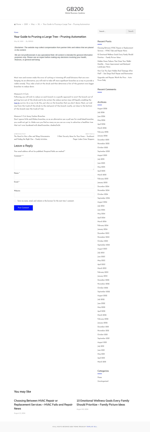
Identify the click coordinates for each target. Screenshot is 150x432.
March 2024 (102, 221)
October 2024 (103, 194)
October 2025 (103, 147)
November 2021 (103, 331)
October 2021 (103, 335)
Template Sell (91, 426)
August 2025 (102, 155)
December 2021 (103, 327)
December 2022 (103, 280)
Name (17, 173)
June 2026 (101, 116)
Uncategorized (103, 381)
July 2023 (101, 253)
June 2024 (101, 210)
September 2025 (104, 151)
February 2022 (103, 319)
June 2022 (101, 303)
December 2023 (103, 233)
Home (16, 32)
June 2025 (101, 163)
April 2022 (101, 311)
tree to (17, 103)
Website (17, 191)
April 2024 (101, 218)
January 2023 (102, 276)
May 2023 (101, 260)
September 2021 (103, 338)
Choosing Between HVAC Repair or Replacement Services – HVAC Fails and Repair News (43, 404)
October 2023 (103, 241)
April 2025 (101, 171)
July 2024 (101, 206)
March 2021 (102, 362)
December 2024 (103, 186)
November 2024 (103, 190)
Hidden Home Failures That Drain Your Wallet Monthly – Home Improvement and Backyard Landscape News (114, 64)
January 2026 (103, 136)
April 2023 (101, 264)
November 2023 (103, 237)
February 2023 (103, 272)
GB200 (75, 9)
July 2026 (101, 112)
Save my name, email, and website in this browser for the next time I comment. (45, 201)
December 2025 (103, 140)
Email (16, 182)
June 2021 (101, 350)
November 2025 (103, 144)
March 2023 (102, 268)
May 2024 (101, 214)
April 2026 (101, 124)
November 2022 (103, 284)
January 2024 (102, 229)
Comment (18, 156)
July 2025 (101, 159)
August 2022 (102, 296)
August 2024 (102, 202)
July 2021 (101, 346)
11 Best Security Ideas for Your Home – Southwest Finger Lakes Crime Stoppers (76, 138)
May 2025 (101, 167)
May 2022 (101, 307)
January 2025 (102, 183)
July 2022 (101, 299)
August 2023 (102, 249)
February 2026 (103, 132)
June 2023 (101, 257)
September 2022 (104, 292)
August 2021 (102, 342)
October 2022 (103, 288)
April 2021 (101, 358)
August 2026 (102, 109)
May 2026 (101, 120)
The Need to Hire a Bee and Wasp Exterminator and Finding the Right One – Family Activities (32, 138)
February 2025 (103, 179)
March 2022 (102, 315)
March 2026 (102, 128)
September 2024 (104, 198)
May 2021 (101, 354)
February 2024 (103, 225)
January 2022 (102, 323)
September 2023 (104, 245)
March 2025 (102, 175)
